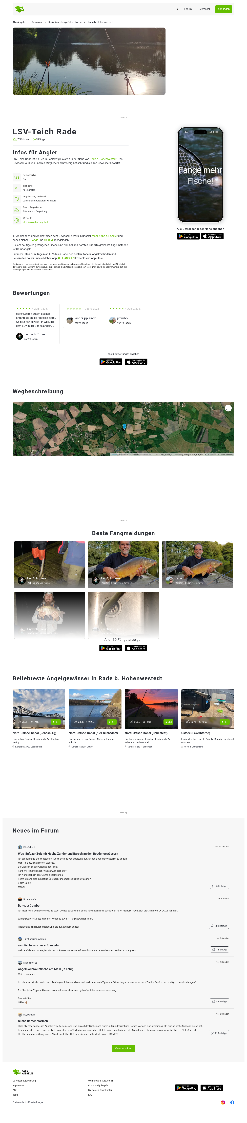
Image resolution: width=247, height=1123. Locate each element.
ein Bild (48, 240)
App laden (224, 9)
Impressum (18, 1085)
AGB (15, 1090)
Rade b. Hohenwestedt (103, 159)
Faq (90, 1094)
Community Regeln (98, 1085)
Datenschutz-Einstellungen (28, 1102)
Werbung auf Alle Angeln (101, 1080)
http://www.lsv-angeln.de (36, 222)
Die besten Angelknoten (100, 1090)
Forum (188, 9)
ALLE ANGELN (66, 258)
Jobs (15, 1094)
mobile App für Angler (104, 236)
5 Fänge (33, 240)
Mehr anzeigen (123, 1048)
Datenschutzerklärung (24, 1080)
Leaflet (114, 454)
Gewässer (204, 9)
